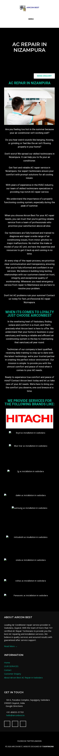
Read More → (10, 646)
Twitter (30, 741)
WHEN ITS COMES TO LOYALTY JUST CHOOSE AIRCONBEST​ (29, 313)
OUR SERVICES (11, 666)
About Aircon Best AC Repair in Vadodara (23, 677)
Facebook (21, 741)
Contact (7, 670)
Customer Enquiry (12, 673)
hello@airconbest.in (15, 715)
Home (7, 662)
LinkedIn (38, 741)
